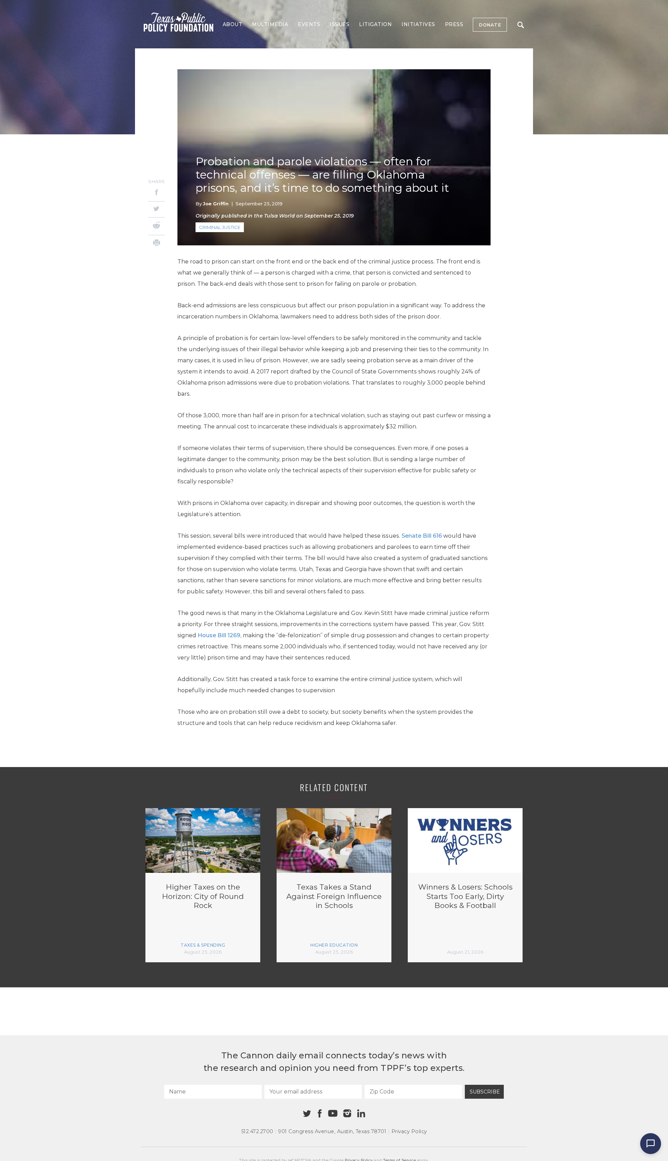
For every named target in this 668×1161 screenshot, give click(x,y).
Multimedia (270, 24)
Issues (339, 24)
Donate (490, 24)
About (232, 24)
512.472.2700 (257, 1131)
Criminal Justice (219, 227)
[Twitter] (156, 209)
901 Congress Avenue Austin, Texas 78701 (332, 1131)
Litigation (375, 24)
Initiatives (418, 24)
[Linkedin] (361, 1113)
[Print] (156, 243)
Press (454, 24)
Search (520, 25)
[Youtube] (332, 1113)
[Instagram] (347, 1113)
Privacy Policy (409, 1131)
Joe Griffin (216, 203)
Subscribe (485, 1092)
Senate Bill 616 (421, 535)
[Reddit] (156, 226)
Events (309, 24)
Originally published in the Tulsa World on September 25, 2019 (275, 216)
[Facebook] (156, 193)
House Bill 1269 (219, 635)
